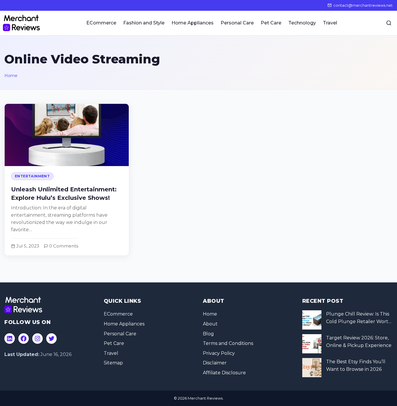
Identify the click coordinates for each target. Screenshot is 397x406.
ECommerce (101, 23)
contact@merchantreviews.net (363, 5)
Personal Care (237, 23)
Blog (208, 333)
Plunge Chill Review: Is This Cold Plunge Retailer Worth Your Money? (358, 318)
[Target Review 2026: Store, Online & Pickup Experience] (311, 343)
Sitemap (113, 363)
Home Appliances (192, 23)
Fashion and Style (143, 23)
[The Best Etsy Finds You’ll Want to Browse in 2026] (311, 367)
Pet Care (271, 23)
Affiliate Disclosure (224, 372)
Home (10, 75)
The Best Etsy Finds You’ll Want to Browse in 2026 (355, 365)
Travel (330, 23)
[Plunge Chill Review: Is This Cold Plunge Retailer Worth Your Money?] (311, 320)
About (210, 324)
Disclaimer (215, 363)
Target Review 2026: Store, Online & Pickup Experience (358, 341)
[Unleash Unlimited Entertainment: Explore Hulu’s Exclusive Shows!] (67, 179)
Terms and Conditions (228, 343)
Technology (302, 23)
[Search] (389, 23)
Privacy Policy (219, 353)
